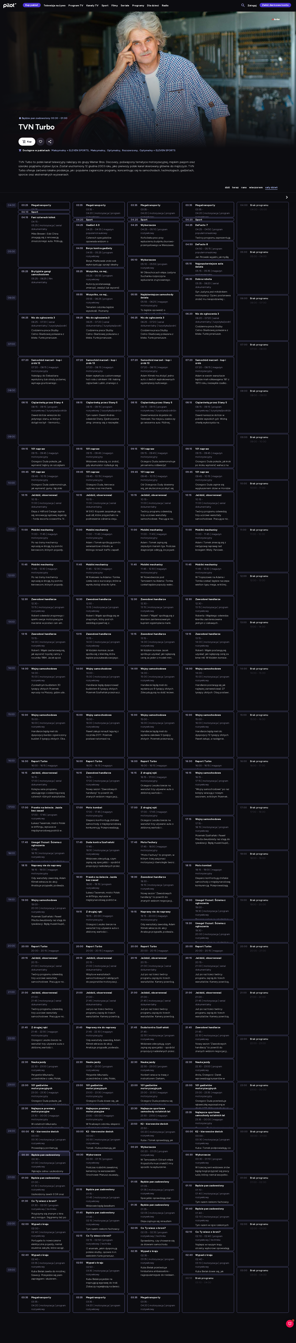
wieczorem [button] (256, 187)
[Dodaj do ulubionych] (41, 142)
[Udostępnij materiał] (50, 142)
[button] (286, 197)
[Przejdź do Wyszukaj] (243, 5)
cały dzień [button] (271, 187)
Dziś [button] (227, 187)
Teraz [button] (235, 187)
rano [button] (244, 187)
